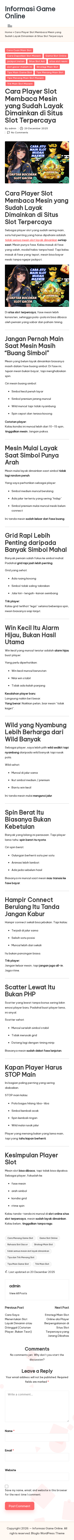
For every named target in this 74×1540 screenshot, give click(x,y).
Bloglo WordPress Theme (48, 1533)
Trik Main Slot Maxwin (20, 83)
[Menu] (10, 26)
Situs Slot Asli (37, 61)
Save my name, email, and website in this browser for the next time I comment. (36, 1492)
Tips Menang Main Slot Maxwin (25, 78)
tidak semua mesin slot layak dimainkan (31, 240)
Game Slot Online (55, 55)
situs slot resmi (58, 61)
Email (9, 1450)
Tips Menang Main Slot (49, 72)
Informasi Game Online (30, 12)
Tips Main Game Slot (19, 72)
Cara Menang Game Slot (20, 1238)
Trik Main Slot (42, 1264)
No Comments (19, 132)
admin (14, 1285)
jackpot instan (15, 61)
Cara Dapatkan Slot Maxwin (24, 55)
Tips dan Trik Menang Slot (20, 1257)
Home (8, 32)
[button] (18, 1293)
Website (10, 1470)
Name (10, 1431)
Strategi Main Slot (47, 66)
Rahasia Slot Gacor (17, 1244)
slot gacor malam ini (19, 66)
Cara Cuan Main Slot (19, 50)
